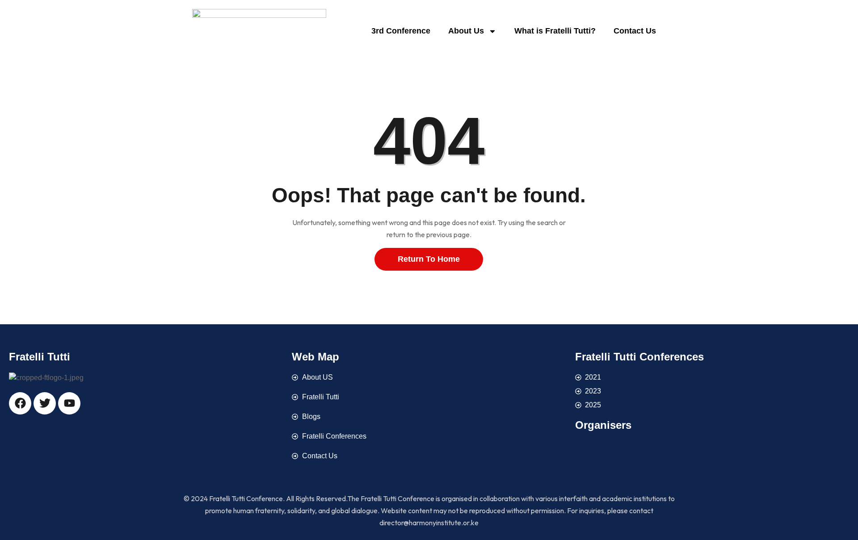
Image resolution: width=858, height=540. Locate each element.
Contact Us (635, 30)
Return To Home (429, 259)
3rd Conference (400, 30)
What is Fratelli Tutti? (555, 30)
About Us (466, 30)
